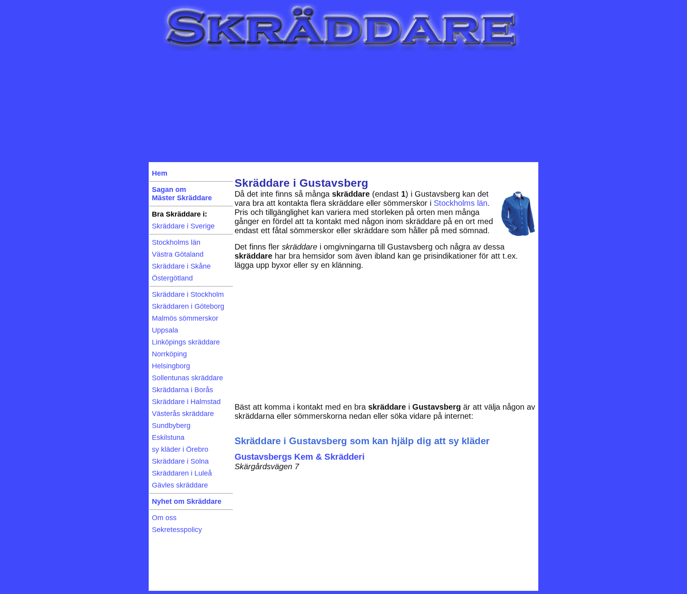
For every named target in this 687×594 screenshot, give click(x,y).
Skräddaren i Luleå (182, 473)
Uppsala (165, 330)
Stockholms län (176, 242)
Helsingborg (171, 366)
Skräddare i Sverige (183, 226)
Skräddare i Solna (180, 461)
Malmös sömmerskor (185, 318)
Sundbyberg (171, 426)
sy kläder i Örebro (180, 449)
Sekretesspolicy (177, 530)
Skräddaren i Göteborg (188, 306)
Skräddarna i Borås (182, 390)
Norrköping (169, 354)
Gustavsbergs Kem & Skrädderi (300, 457)
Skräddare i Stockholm (188, 294)
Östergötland (172, 278)
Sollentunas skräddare (187, 378)
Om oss (164, 518)
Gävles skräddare (180, 485)
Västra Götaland (178, 254)
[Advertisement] (343, 106)
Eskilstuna (168, 437)
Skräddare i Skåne (181, 266)
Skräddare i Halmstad (186, 402)
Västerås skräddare (183, 414)
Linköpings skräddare (186, 342)
